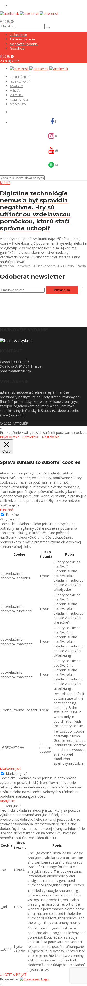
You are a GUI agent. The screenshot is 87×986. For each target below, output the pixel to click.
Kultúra (16, 95)
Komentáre (19, 100)
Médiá (15, 90)
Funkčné (12, 514)
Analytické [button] (8, 801)
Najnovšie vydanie (24, 44)
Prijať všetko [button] (10, 437)
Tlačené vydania (22, 39)
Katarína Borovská (15, 266)
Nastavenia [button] (50, 437)
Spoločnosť (20, 77)
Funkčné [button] (6, 509)
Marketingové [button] (11, 768)
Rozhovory (20, 81)
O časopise (18, 35)
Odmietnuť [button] (30, 437)
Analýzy (16, 86)
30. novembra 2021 (48, 266)
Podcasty (18, 104)
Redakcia (17, 48)
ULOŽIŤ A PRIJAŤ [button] (13, 974)
